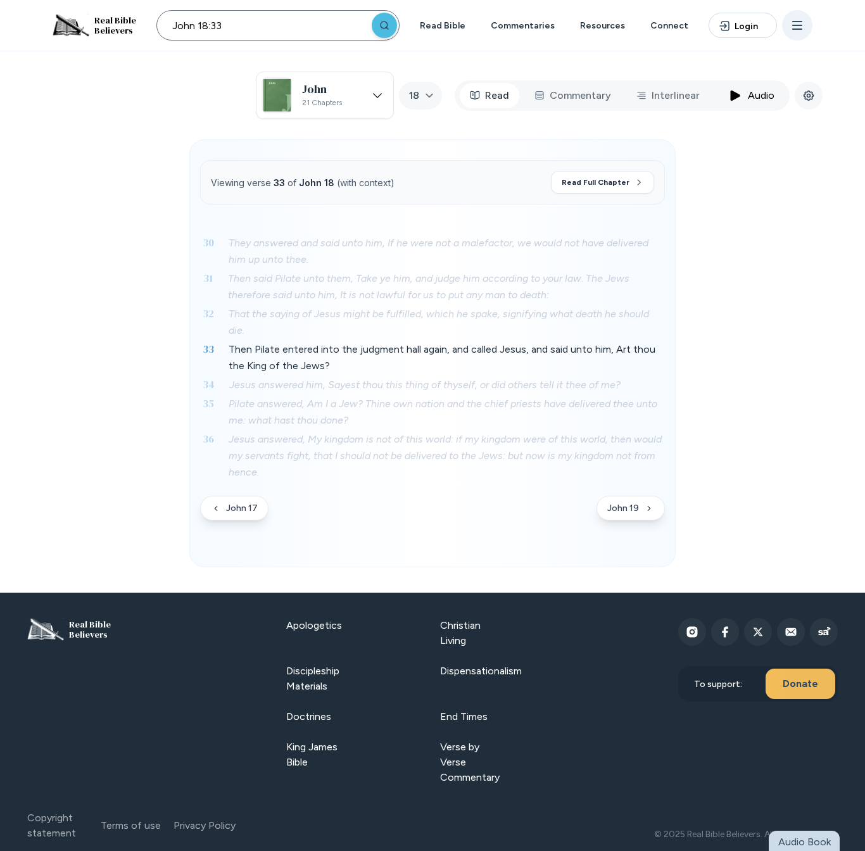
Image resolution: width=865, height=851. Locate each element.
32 (208, 313)
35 (208, 403)
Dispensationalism (481, 671)
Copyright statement (51, 825)
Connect (669, 25)
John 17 (242, 508)
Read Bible (442, 25)
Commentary (580, 95)
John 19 (623, 508)
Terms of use (131, 825)
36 (208, 439)
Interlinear (676, 95)
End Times (464, 716)
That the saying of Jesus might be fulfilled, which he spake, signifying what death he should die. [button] (439, 322)
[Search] (384, 25)
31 (208, 278)
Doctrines (308, 716)
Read (497, 95)
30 (208, 242)
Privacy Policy (205, 825)
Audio (761, 95)
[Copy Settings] (809, 96)
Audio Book (804, 842)
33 (208, 349)
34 (209, 384)
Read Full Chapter (595, 182)
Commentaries (523, 25)
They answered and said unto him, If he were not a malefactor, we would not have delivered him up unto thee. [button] (438, 251)
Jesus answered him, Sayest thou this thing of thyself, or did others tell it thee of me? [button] (425, 385)
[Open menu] (797, 25)
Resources (602, 25)
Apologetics (314, 625)
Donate (800, 684)
